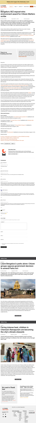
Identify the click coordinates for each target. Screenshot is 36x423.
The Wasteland (10, 132)
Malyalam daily (30, 120)
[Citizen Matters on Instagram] (3, 414)
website (29, 92)
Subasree (3, 334)
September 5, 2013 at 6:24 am (4, 181)
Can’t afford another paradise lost (20, 116)
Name (2, 231)
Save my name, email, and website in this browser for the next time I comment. (13, 244)
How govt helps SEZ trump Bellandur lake (9, 139)
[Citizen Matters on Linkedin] (3, 417)
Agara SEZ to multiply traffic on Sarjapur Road (10, 137)
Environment (26, 18)
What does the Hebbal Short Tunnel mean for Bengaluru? (18, 3)
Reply (1, 168)
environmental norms (5, 40)
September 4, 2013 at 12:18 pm (4, 173)
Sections (20, 6)
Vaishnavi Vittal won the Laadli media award (12, 87)
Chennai (2, 325)
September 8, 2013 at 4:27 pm (4, 212)
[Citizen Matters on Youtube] (5, 417)
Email (2, 235)
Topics (15, 6)
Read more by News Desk (12, 153)
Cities (11, 6)
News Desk (4, 18)
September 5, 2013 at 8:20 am (4, 192)
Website (2, 239)
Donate (31, 6)
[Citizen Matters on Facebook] (5, 414)
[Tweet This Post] (34, 30)
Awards (15, 415)
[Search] (34, 6)
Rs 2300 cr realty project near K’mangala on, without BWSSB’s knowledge (15, 136)
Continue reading (18, 315)
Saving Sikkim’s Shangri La (20, 125)
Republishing (27, 416)
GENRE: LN (13, 143)
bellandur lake (7, 143)
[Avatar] (4, 152)
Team (15, 414)
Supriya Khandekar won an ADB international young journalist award (14, 85)
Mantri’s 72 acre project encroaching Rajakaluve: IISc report (12, 140)
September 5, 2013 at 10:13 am (4, 202)
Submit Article (26, 6)
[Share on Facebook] (34, 34)
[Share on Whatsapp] (34, 32)
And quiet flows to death (15, 120)
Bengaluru (2, 10)
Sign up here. (23, 407)
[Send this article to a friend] (34, 29)
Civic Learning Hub (20, 418)
